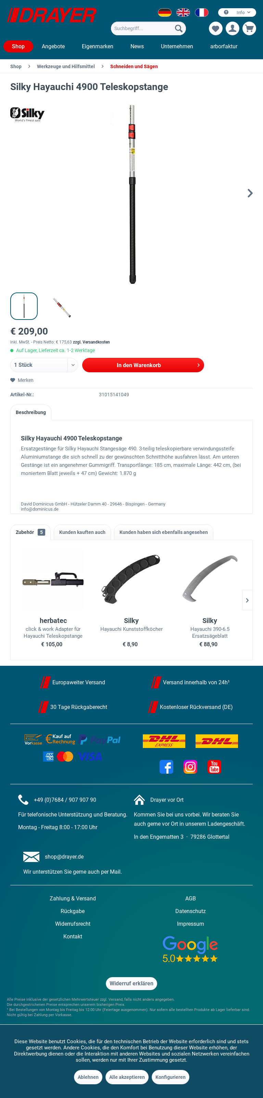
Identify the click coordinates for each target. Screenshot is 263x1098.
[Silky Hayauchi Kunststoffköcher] (132, 579)
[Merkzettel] (216, 28)
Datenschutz (190, 911)
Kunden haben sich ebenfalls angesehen (164, 532)
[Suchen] (179, 28)
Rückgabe (73, 911)
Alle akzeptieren (127, 1077)
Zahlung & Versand (73, 898)
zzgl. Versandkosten (91, 342)
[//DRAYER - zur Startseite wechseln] (52, 20)
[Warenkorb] (249, 28)
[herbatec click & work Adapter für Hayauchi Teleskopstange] (53, 579)
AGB (190, 898)
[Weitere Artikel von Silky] (27, 114)
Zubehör (29, 532)
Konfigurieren (170, 1077)
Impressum (190, 924)
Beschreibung (31, 412)
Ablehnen (88, 1077)
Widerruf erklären (131, 983)
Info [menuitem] (241, 12)
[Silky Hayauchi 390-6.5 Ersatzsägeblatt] (210, 579)
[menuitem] (148, 28)
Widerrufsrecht (72, 924)
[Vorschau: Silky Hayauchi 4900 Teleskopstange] (24, 306)
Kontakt (72, 936)
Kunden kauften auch (82, 532)
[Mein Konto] (232, 28)
